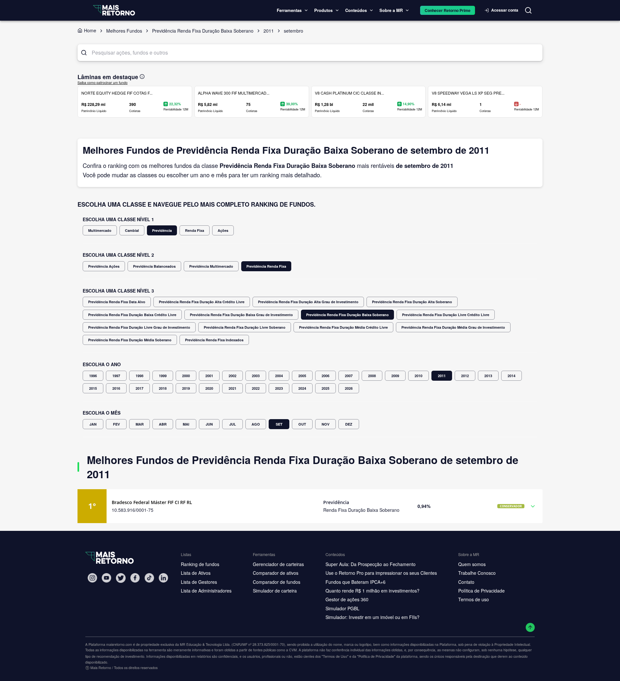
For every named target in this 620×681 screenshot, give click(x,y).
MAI (186, 424)
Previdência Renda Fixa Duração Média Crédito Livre (343, 327)
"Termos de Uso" (335, 656)
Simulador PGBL (342, 608)
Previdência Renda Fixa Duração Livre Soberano (244, 327)
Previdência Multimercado (211, 266)
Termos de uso (473, 599)
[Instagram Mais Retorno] (92, 578)
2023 (279, 388)
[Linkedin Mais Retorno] (163, 578)
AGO (256, 424)
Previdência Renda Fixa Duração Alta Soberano (412, 301)
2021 (232, 388)
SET (279, 424)
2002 (232, 375)
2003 (256, 375)
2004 (279, 375)
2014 (511, 375)
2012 (465, 375)
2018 (163, 388)
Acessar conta (504, 10)
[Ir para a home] (114, 10)
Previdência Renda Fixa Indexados (214, 339)
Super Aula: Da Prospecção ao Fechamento (371, 564)
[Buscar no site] (528, 10)
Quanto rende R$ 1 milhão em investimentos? (372, 590)
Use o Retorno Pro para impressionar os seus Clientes (381, 573)
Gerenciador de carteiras (278, 564)
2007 (349, 375)
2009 (395, 375)
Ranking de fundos (200, 564)
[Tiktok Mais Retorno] (149, 578)
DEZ (348, 424)
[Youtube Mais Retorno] (106, 578)
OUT (302, 424)
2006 (325, 375)
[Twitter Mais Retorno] (121, 578)
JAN (93, 424)
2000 (186, 375)
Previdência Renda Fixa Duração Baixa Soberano (347, 314)
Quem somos (472, 564)
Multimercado (99, 230)
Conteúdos (356, 10)
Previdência (162, 230)
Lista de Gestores (199, 582)
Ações (223, 230)
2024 (302, 388)
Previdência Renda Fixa (266, 266)
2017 (139, 388)
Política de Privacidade (481, 590)
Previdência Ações (103, 266)
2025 (325, 388)
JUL (232, 424)
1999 (163, 375)
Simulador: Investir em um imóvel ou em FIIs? (372, 617)
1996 (93, 375)
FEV (116, 424)
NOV (325, 424)
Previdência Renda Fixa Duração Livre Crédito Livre (445, 314)
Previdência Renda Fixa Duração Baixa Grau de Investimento (241, 314)
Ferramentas (289, 10)
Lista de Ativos (196, 573)
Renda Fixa (194, 230)
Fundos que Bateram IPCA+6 (356, 582)
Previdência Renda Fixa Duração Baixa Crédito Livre (132, 314)
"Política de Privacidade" (376, 656)
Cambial (132, 230)
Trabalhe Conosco (477, 573)
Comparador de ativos (275, 573)
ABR (163, 424)
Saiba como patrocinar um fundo (103, 82)
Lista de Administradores (206, 590)
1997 (116, 375)
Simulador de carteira (275, 590)
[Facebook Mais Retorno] (135, 578)
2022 (256, 388)
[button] (310, 506)
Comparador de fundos (276, 582)
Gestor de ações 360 (347, 599)
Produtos (323, 10)
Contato (466, 582)
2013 (488, 375)
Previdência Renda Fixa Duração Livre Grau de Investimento (139, 327)
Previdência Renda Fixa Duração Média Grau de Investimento (453, 327)
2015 (93, 388)
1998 (139, 375)
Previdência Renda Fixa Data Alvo (116, 301)
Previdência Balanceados (154, 266)
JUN (209, 424)
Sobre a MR (391, 10)
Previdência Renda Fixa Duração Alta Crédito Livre (201, 301)
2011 (442, 375)
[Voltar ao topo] (530, 627)
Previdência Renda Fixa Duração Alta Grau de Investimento (308, 301)
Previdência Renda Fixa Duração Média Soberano (129, 339)
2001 (209, 375)
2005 (302, 375)
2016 (116, 388)
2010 (418, 375)
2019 (186, 388)
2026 (349, 388)
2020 (209, 388)
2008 (372, 375)
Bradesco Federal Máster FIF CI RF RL (152, 502)
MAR (140, 424)
